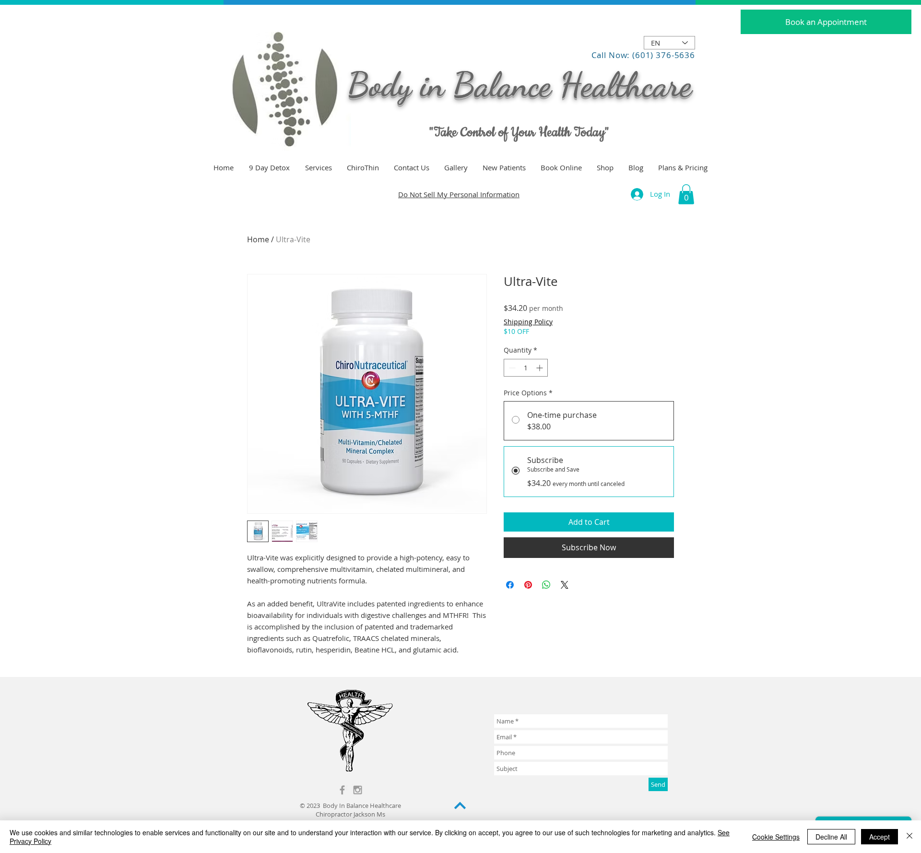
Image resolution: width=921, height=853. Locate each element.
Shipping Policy (528, 321)
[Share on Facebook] (510, 585)
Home (258, 239)
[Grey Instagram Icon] (358, 790)
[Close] (909, 836)
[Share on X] (564, 585)
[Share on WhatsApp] (546, 585)
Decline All (831, 836)
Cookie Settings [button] (776, 836)
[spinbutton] (525, 367)
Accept (879, 836)
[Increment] (540, 367)
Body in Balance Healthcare (519, 85)
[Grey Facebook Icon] (342, 790)
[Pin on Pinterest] (528, 585)
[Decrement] (511, 367)
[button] (686, 194)
